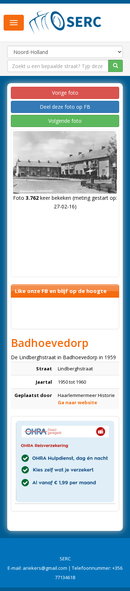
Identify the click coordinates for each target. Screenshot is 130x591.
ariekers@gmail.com (45, 568)
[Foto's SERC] (65, 22)
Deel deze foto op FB (65, 106)
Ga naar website (77, 402)
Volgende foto (65, 120)
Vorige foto (65, 92)
